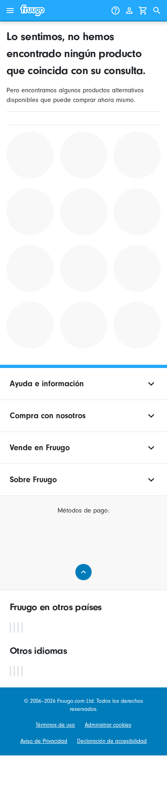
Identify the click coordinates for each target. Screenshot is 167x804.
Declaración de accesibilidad (112, 741)
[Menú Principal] (10, 10)
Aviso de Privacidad (43, 741)
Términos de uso (55, 724)
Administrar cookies (108, 724)
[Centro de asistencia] (115, 10)
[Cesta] (143, 10)
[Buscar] (157, 10)
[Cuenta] (129, 10)
